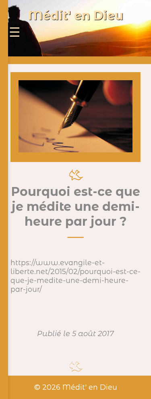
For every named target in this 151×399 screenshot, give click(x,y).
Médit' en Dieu (75, 15)
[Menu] (14, 32)
